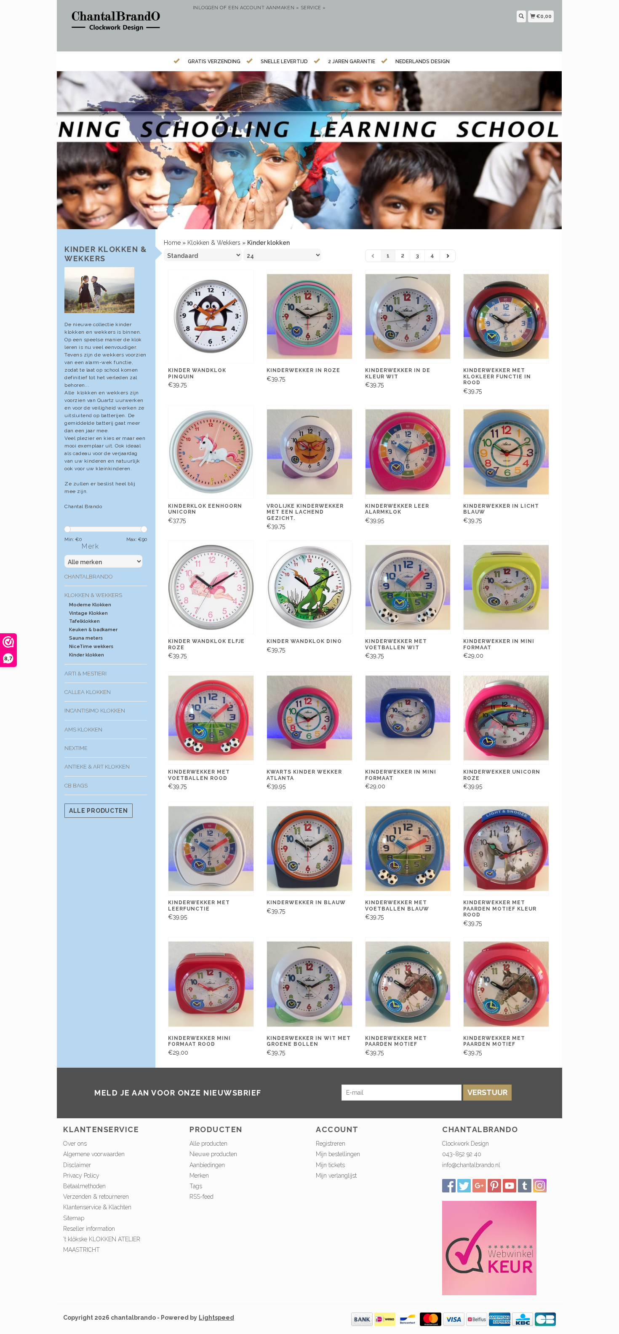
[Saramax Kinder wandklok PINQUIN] (210, 316)
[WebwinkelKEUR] (489, 1247)
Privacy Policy (81, 1175)
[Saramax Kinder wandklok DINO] (309, 587)
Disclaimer (77, 1165)
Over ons (75, 1143)
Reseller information (89, 1228)
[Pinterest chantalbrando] (494, 1185)
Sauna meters (86, 638)
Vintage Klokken (88, 613)
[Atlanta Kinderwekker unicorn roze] (506, 718)
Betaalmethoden (84, 1186)
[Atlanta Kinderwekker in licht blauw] (506, 451)
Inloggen (206, 8)
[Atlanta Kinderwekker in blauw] (309, 848)
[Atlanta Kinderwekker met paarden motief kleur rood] (506, 848)
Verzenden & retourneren (96, 1196)
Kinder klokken (86, 655)
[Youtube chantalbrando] (509, 1185)
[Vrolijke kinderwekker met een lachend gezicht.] (309, 451)
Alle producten (98, 810)
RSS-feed (201, 1196)
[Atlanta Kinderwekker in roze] (309, 316)
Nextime (76, 748)
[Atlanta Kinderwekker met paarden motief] (408, 984)
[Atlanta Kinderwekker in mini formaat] (506, 587)
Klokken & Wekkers (93, 595)
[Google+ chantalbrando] (479, 1185)
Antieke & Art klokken (97, 766)
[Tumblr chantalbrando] (524, 1185)
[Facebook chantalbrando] (449, 1185)
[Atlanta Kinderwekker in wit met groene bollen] (309, 984)
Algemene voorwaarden (94, 1154)
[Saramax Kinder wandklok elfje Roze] (210, 587)
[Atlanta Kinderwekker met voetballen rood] (210, 718)
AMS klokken (83, 729)
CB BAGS (76, 785)
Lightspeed (216, 1317)
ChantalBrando (88, 576)
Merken (199, 1175)
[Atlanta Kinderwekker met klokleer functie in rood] (506, 316)
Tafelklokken (84, 621)
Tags (195, 1186)
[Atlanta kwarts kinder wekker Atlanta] (309, 718)
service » (313, 8)
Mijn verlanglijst (336, 1175)
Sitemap (73, 1218)
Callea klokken (87, 692)
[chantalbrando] (124, 24)
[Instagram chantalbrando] (540, 1185)
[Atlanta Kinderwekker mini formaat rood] (210, 984)
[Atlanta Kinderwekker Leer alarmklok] (408, 451)
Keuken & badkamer (93, 629)
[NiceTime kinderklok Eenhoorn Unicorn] (210, 451)
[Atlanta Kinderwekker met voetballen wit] (408, 587)
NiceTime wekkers (91, 646)
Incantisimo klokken (94, 710)
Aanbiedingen (207, 1165)
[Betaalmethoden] (362, 1318)
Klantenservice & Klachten (97, 1207)
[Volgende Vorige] (447, 256)
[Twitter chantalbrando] (464, 1185)
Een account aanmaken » (263, 8)
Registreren (330, 1143)
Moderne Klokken (90, 605)
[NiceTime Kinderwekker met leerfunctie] (210, 848)
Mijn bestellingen (338, 1154)
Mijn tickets (330, 1165)
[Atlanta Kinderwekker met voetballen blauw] (408, 848)
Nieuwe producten (213, 1154)
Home (172, 242)
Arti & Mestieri (85, 673)
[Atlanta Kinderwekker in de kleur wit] (408, 316)
